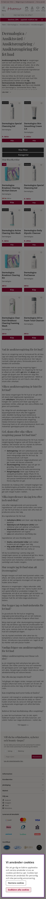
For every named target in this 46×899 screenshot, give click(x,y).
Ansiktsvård (24, 24)
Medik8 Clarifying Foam (16, 415)
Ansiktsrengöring (38, 24)
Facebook (8, 800)
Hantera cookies (16, 883)
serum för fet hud (22, 627)
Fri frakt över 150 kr (7, 2)
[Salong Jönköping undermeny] (27, 785)
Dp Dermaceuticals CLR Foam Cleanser (22, 457)
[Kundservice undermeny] (28, 779)
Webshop (21, 751)
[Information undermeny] (28, 774)
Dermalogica (13, 24)
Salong (10, 751)
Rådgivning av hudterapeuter (25, 2)
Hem (4, 24)
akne (7, 670)
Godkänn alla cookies (18, 889)
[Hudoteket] (15, 9)
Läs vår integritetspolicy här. (13, 761)
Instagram (8, 803)
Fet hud (18, 359)
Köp (12, 140)
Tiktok (7, 805)
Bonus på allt (40, 2)
